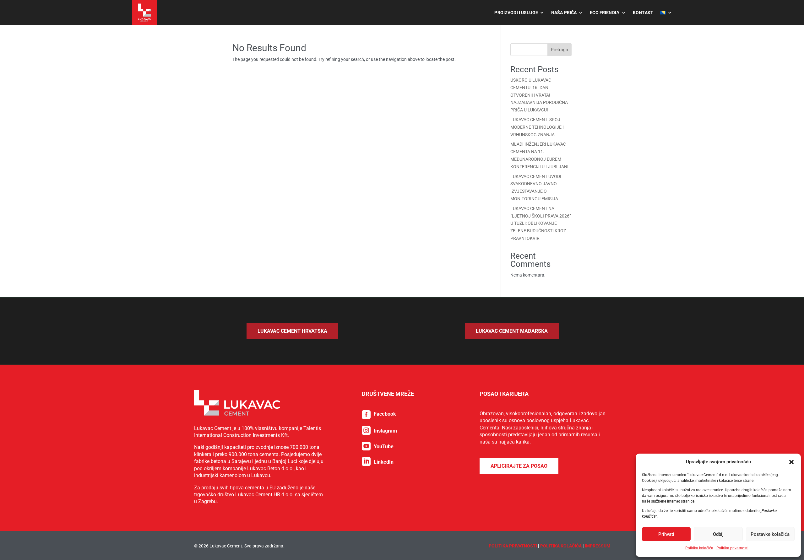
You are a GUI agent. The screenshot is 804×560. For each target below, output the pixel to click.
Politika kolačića (699, 548)
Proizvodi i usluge (516, 12)
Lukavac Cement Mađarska (512, 331)
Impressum (597, 545)
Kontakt (643, 12)
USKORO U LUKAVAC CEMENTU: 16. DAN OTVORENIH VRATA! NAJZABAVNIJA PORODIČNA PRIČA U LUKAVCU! (539, 95)
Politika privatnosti (732, 548)
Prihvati (666, 534)
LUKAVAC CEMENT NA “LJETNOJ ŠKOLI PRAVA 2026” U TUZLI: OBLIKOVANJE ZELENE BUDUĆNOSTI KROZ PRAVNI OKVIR (540, 223)
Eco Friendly (605, 12)
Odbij (718, 534)
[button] (791, 462)
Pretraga (559, 49)
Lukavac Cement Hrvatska (292, 331)
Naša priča (564, 12)
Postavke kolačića (770, 534)
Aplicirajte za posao (519, 466)
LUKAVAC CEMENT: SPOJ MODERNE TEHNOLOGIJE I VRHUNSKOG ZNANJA (537, 127)
